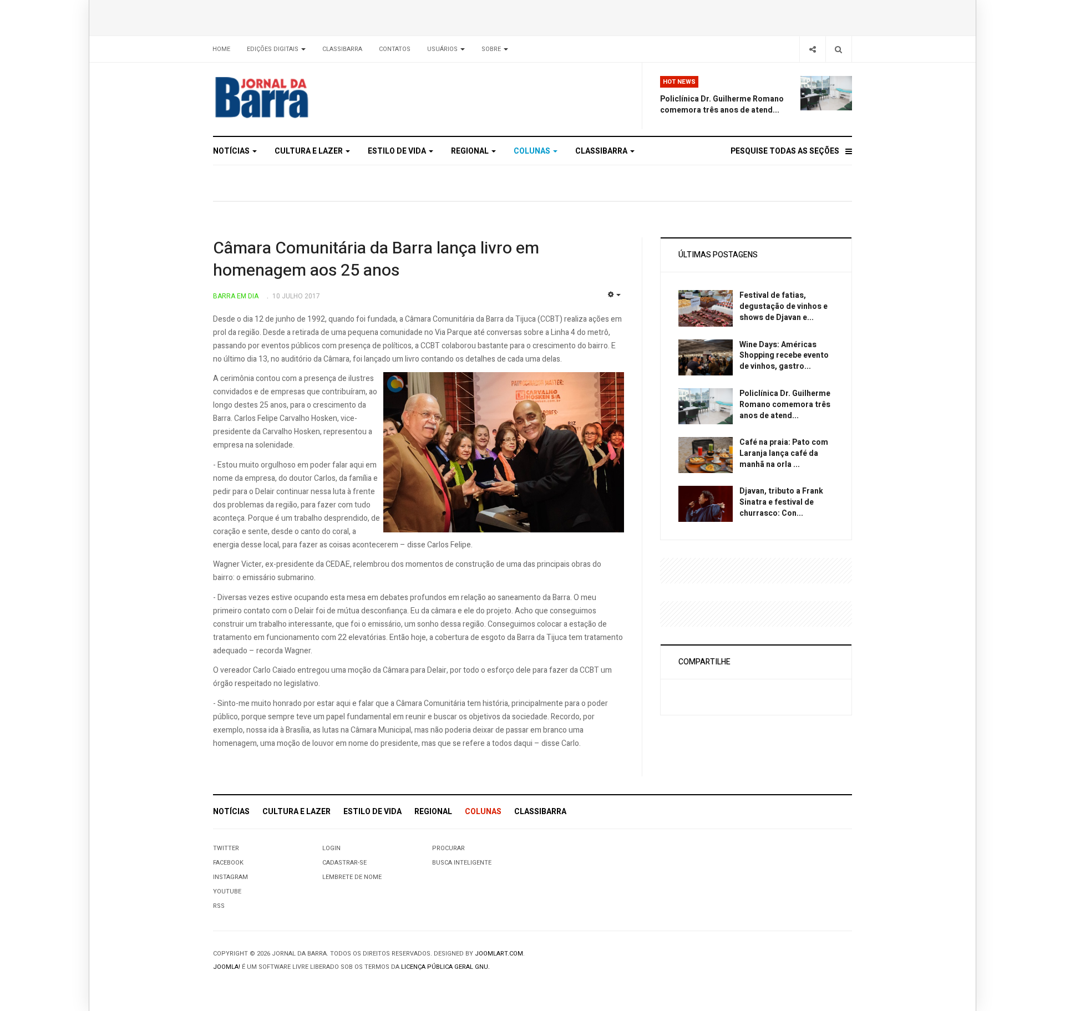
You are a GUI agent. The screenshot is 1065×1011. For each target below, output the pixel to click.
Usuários (443, 49)
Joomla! (226, 967)
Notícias (232, 151)
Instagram (230, 877)
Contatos (394, 49)
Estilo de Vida (398, 151)
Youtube (227, 891)
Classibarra (342, 49)
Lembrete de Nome (352, 877)
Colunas (533, 151)
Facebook (228, 862)
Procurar (448, 848)
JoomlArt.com (499, 953)
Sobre (492, 49)
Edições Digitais (273, 49)
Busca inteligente (461, 862)
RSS (219, 906)
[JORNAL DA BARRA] (313, 97)
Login (331, 848)
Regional (470, 151)
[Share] (812, 49)
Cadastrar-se (344, 862)
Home (221, 49)
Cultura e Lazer (309, 151)
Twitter (226, 848)
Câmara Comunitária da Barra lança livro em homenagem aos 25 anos (376, 259)
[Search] (838, 49)
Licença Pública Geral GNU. (445, 967)
